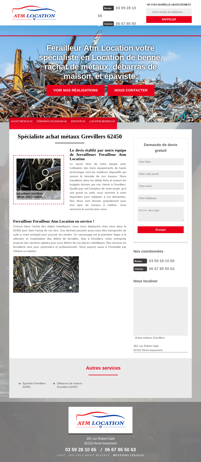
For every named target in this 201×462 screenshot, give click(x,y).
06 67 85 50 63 (162, 269)
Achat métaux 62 (22, 121)
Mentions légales (128, 455)
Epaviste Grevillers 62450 (34, 385)
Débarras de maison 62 (52, 121)
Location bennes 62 (102, 121)
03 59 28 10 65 (162, 261)
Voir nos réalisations (75, 90)
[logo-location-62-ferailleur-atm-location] (34, 12)
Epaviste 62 (78, 121)
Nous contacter (131, 90)
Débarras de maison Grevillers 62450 (69, 385)
